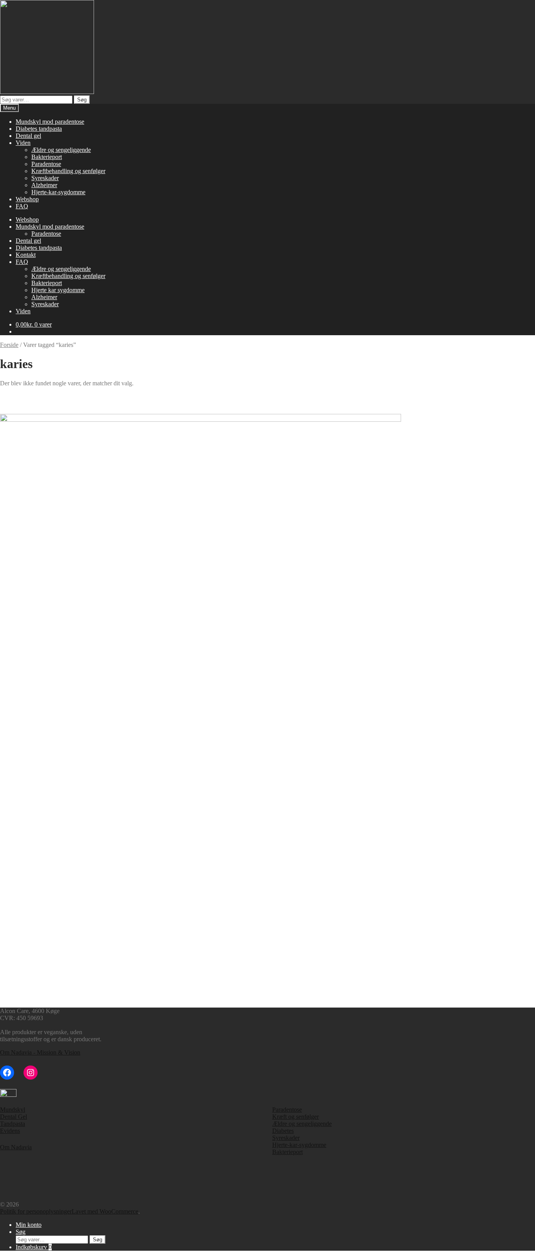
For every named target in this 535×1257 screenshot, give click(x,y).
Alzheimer (44, 185)
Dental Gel (13, 1116)
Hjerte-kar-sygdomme (58, 192)
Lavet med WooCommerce (105, 1211)
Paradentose (46, 164)
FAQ (22, 206)
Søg (82, 100)
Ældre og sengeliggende (61, 149)
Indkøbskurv (34, 1247)
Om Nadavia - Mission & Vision (40, 1052)
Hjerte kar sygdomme (58, 290)
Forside (9, 344)
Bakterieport (46, 157)
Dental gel (28, 135)
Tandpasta (12, 1123)
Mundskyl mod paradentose (50, 121)
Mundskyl (12, 1109)
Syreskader (45, 178)
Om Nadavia (16, 1147)
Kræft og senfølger (295, 1116)
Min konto (29, 1224)
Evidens (10, 1130)
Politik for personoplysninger (36, 1211)
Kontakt (26, 254)
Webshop (27, 199)
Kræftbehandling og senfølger (68, 171)
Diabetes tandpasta (39, 128)
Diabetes (283, 1130)
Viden (23, 142)
